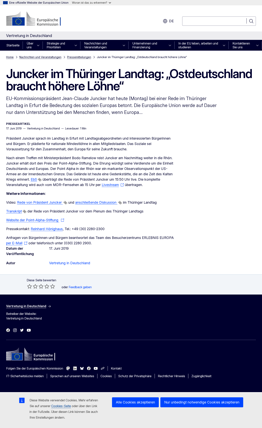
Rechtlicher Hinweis (171, 376)
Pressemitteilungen (79, 57)
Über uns (30, 45)
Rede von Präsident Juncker (40, 202)
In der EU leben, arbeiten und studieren (198, 45)
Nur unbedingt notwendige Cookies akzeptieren (201, 402)
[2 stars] (32, 286)
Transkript (14, 211)
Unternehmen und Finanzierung (144, 45)
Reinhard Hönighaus (47, 229)
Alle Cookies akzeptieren (135, 402)
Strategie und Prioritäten (56, 45)
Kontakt (116, 368)
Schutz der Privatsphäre (135, 376)
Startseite (13, 45)
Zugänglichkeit (201, 376)
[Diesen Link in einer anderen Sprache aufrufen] (40, 180)
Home (10, 57)
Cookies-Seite (61, 406)
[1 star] (29, 286)
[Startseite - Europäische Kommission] (37, 19)
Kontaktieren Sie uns (241, 45)
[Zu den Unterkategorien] (39, 45)
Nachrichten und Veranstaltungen (95, 45)
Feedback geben (80, 287)
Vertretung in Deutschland (69, 263)
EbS (34, 179)
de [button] (171, 21)
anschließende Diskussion (96, 202)
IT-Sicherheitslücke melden (25, 376)
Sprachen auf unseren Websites (72, 376)
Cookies (106, 376)
